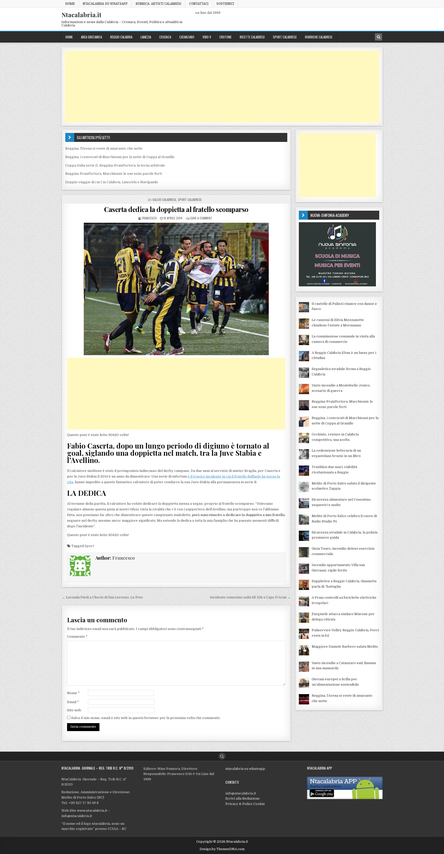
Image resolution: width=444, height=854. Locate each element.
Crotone (225, 37)
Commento (77, 636)
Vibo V (206, 37)
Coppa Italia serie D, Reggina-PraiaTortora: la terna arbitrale (115, 165)
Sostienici (225, 4)
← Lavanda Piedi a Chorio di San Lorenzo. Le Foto (102, 597)
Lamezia (146, 37)
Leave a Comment (201, 218)
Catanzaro (186, 37)
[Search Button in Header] (378, 37)
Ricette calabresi (252, 37)
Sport (89, 546)
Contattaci (198, 4)
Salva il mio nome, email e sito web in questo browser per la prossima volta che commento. (145, 718)
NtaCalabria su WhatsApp (105, 4)
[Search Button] (222, 756)
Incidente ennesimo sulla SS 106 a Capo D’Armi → (250, 597)
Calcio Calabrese (164, 199)
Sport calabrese (285, 37)
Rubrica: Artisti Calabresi (158, 4)
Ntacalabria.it (81, 15)
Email (73, 702)
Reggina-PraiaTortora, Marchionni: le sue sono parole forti (113, 174)
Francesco (149, 218)
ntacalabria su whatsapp (245, 769)
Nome (73, 693)
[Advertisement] (219, 86)
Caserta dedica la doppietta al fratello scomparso (176, 209)
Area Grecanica (91, 37)
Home (70, 4)
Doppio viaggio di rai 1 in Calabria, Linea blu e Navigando (111, 182)
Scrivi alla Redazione (242, 798)
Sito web (74, 710)
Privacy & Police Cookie (245, 804)
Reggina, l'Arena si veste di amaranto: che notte (104, 148)
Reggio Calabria (121, 37)
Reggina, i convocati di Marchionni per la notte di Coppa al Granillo (119, 157)
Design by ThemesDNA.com (222, 849)
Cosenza (165, 37)
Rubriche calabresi (318, 37)
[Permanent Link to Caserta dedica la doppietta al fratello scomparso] (176, 289)
